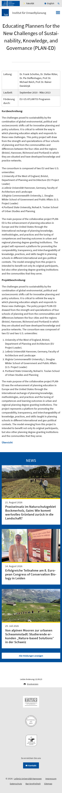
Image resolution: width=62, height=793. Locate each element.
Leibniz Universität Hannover (28, 778)
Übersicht (7, 442)
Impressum (50, 778)
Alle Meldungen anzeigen (31, 655)
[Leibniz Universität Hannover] (11, 3)
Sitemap (48, 783)
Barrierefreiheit (33, 783)
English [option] (50, 3)
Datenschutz (16, 783)
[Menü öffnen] (58, 13)
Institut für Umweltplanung (29, 13)
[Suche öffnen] (59, 3)
